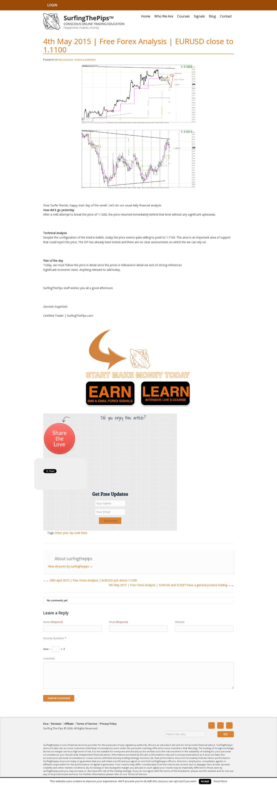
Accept (205, 781)
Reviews (56, 723)
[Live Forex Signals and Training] (83, 21)
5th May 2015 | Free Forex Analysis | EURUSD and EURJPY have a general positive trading (171, 585)
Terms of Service (86, 723)
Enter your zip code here (71, 533)
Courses (183, 16)
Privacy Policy (108, 723)
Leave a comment (85, 59)
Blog (212, 16)
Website (180, 622)
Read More (220, 781)
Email (118, 622)
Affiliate (69, 723)
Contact (226, 16)
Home (145, 16)
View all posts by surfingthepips (70, 566)
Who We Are (163, 16)
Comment (49, 658)
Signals (199, 16)
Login (52, 5)
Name (53, 622)
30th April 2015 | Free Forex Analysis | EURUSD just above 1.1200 (91, 580)
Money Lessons (64, 59)
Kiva (45, 723)
